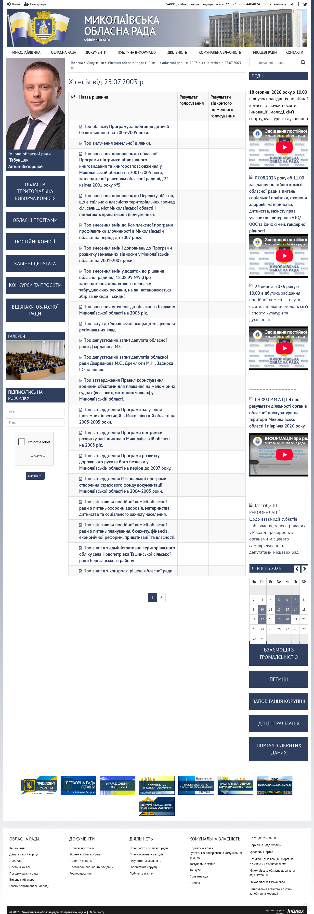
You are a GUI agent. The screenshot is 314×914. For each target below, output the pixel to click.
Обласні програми (81, 848)
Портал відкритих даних (279, 749)
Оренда (194, 883)
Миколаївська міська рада (267, 882)
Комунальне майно (202, 864)
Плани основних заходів (146, 854)
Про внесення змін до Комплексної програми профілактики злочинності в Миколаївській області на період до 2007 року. (126, 231)
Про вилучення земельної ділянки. (117, 143)
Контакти (294, 52)
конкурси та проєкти (35, 285)
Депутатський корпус (24, 854)
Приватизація (198, 876)
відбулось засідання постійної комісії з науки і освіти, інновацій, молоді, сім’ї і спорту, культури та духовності (278, 303)
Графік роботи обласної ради (29, 886)
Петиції (279, 679)
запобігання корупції (278, 701)
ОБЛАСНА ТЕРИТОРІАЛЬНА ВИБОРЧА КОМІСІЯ (35, 191)
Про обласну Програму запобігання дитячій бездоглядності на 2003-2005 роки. (124, 130)
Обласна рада (63, 52)
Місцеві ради (265, 52)
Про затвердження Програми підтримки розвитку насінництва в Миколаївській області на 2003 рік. (124, 439)
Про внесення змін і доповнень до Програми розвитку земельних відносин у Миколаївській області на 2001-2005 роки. (125, 254)
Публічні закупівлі (142, 873)
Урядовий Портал (261, 852)
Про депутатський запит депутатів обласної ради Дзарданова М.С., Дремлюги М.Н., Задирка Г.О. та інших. (126, 363)
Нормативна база (201, 848)
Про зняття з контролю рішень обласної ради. (128, 571)
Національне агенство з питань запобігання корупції (270, 891)
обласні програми (35, 220)
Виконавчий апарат (22, 879)
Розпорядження (80, 873)
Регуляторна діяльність (145, 861)
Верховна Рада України (265, 845)
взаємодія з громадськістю (279, 653)
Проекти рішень (80, 861)
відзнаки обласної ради (35, 310)
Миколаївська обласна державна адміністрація (272, 872)
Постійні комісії (20, 867)
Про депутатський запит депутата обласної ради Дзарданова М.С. (123, 343)
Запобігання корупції (144, 867)
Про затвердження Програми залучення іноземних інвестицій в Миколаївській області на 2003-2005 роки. (127, 416)
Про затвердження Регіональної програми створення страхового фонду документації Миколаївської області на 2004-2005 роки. (122, 485)
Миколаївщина (26, 52)
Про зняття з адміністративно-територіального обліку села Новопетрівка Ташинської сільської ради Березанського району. (127, 554)
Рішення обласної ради (85, 854)
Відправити (35, 475)
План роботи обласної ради (149, 848)
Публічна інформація (137, 52)
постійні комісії (35, 241)
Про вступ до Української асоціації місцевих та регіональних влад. (127, 327)
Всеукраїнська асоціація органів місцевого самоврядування (271, 861)
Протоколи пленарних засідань (91, 867)
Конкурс (195, 870)
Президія (15, 861)
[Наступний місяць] (304, 569)
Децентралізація (278, 723)
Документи (96, 52)
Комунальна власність (220, 52)
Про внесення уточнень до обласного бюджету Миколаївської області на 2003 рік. (127, 310)
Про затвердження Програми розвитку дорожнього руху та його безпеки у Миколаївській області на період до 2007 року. (125, 462)
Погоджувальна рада (23, 873)
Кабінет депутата (35, 263)
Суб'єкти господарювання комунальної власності (215, 855)
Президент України (262, 838)
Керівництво (17, 848)
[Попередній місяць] (297, 569)
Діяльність (177, 52)
